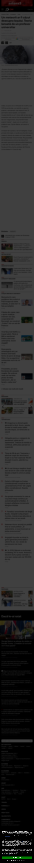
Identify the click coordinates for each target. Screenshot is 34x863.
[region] (17, 844)
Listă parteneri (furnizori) (6, 854)
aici (22, 841)
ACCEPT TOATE (17, 857)
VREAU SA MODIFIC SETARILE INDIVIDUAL (17, 860)
